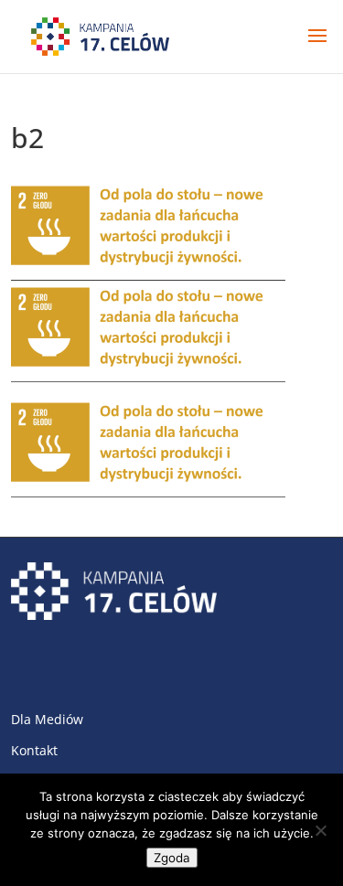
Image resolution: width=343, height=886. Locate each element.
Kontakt (34, 750)
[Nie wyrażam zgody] (320, 830)
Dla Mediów (47, 719)
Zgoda (172, 857)
